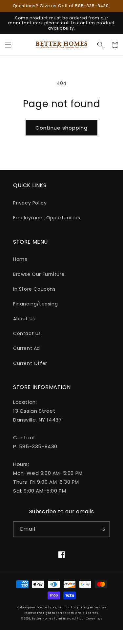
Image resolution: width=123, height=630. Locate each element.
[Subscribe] (102, 529)
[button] (8, 44)
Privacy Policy (30, 203)
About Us (24, 318)
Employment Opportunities (46, 217)
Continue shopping (61, 127)
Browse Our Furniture (39, 274)
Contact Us (27, 333)
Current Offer (30, 363)
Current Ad (26, 348)
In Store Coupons (34, 289)
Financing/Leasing (35, 304)
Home (20, 259)
